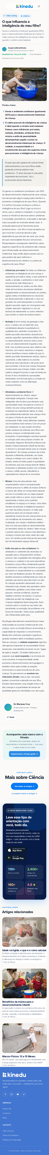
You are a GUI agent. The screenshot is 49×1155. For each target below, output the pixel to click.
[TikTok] (24, 1094)
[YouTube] (17, 1094)
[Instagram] (11, 1094)
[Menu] (39, 6)
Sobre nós (7, 1108)
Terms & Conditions (11, 1135)
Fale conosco (8, 1130)
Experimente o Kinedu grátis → (24, 754)
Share (12, 717)
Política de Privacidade (12, 1139)
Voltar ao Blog (11, 15)
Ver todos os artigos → (24, 786)
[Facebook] (5, 1094)
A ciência (6, 1113)
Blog (4, 1117)
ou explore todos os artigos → (24, 793)
